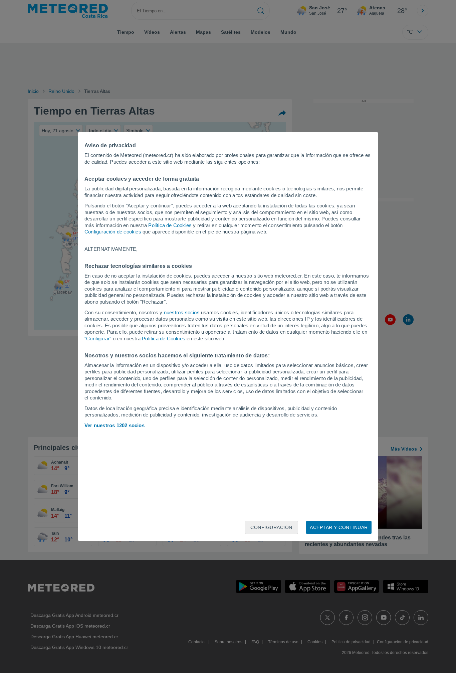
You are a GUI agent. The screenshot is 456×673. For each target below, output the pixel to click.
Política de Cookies (170, 225)
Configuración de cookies (112, 231)
